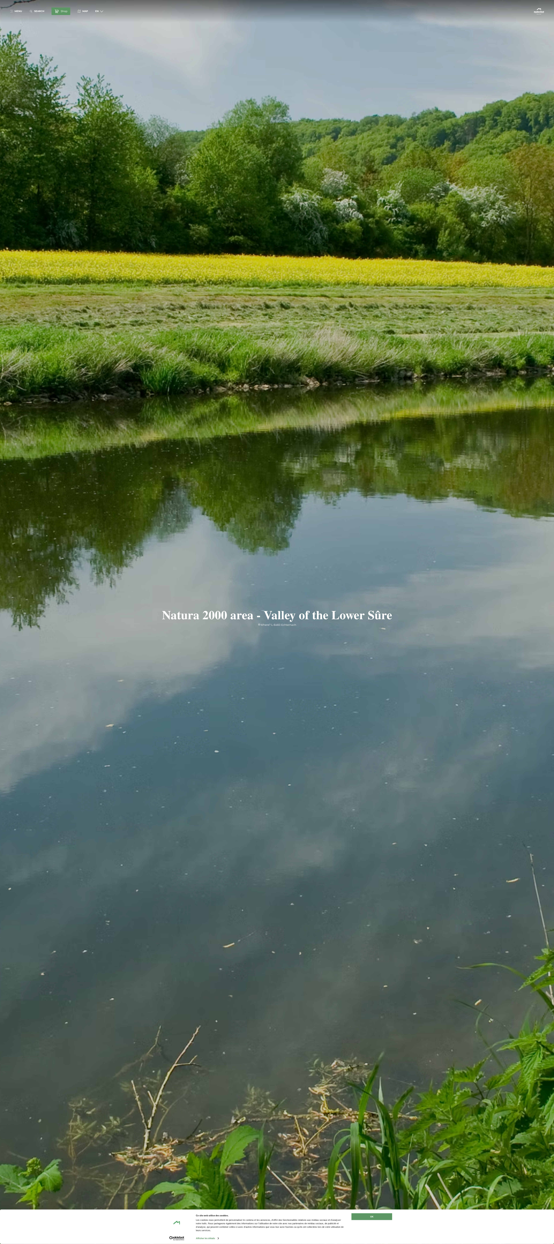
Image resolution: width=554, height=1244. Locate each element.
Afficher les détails (205, 1238)
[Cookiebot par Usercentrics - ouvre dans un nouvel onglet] (176, 1238)
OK (372, 1216)
